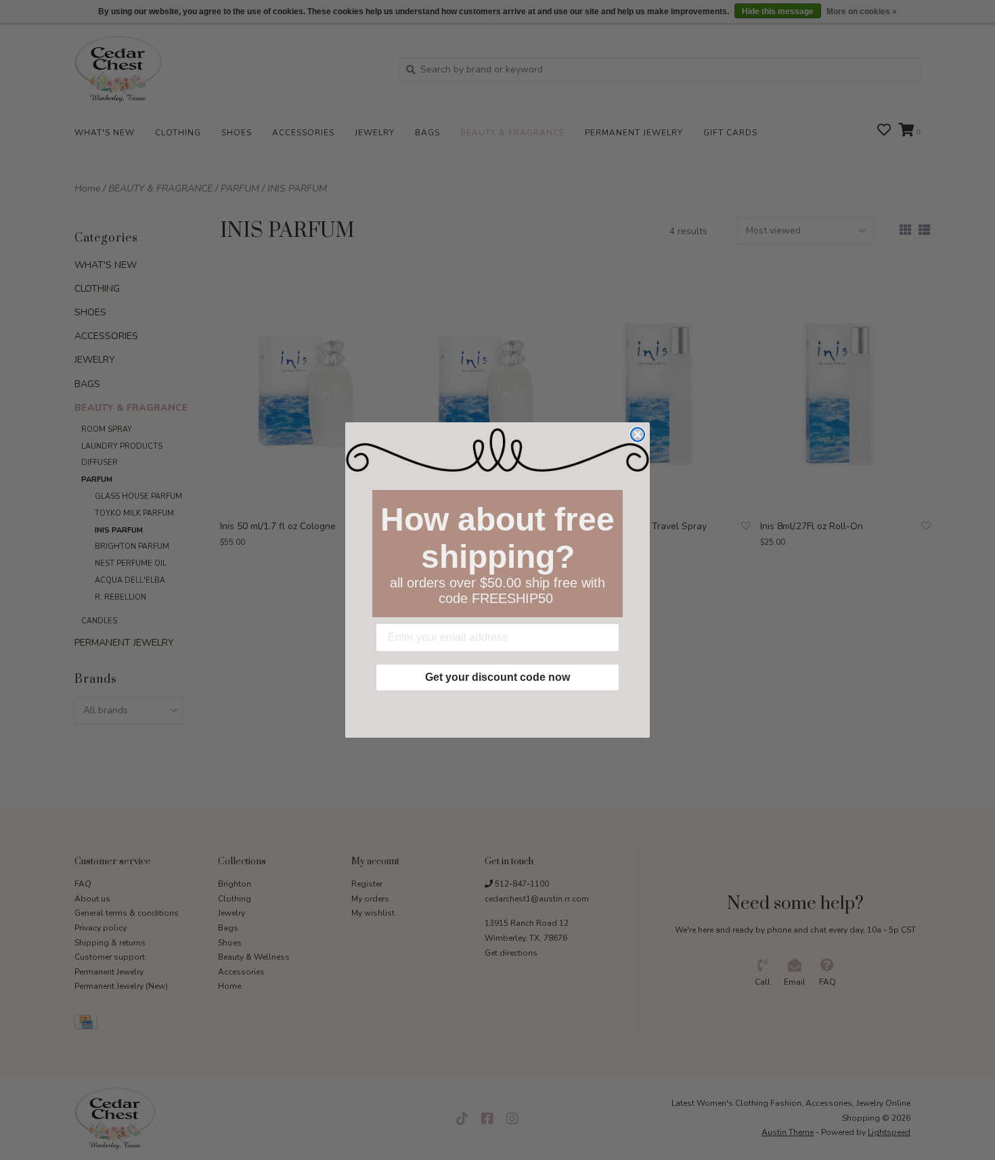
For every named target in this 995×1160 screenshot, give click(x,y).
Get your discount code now (497, 677)
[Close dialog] (637, 434)
